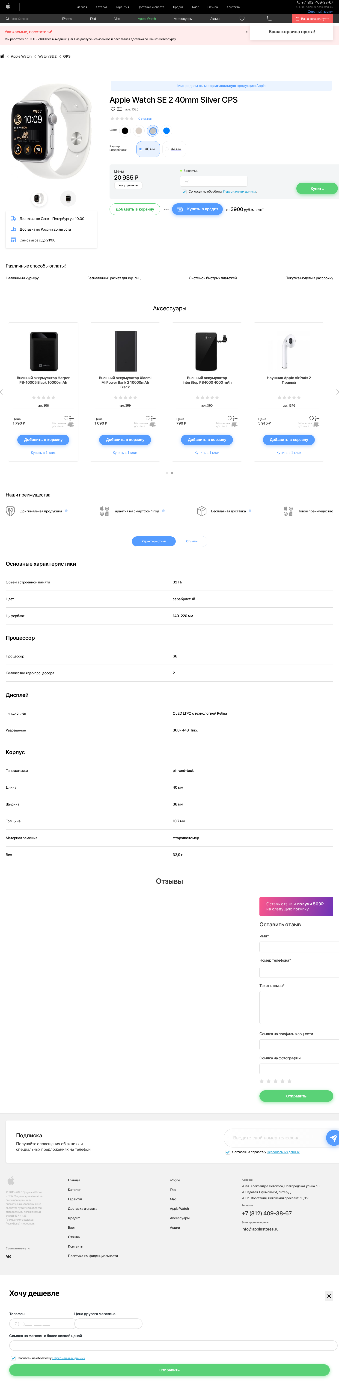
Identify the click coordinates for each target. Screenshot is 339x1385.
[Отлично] (289, 1081)
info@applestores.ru (260, 1229)
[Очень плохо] (261, 1081)
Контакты (233, 7)
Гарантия (122, 7)
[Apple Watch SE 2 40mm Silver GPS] (51, 132)
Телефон (16, 1314)
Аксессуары (183, 19)
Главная (81, 7)
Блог (195, 7)
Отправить (296, 1096)
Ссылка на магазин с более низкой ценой (45, 1336)
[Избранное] (242, 18)
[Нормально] (275, 1081)
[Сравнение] (269, 18)
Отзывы (213, 7)
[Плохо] (268, 1081)
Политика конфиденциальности (93, 1256)
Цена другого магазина (95, 1314)
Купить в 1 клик (43, 453)
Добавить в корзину (135, 209)
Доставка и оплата (151, 7)
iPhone (67, 19)
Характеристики (154, 541)
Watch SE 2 (47, 56)
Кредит (178, 7)
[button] (167, 473)
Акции (215, 19)
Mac (117, 19)
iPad (93, 19)
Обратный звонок (320, 11)
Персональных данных (239, 191)
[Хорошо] (282, 1081)
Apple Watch (147, 19)
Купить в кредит (202, 209)
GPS (67, 56)
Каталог (101, 7)
